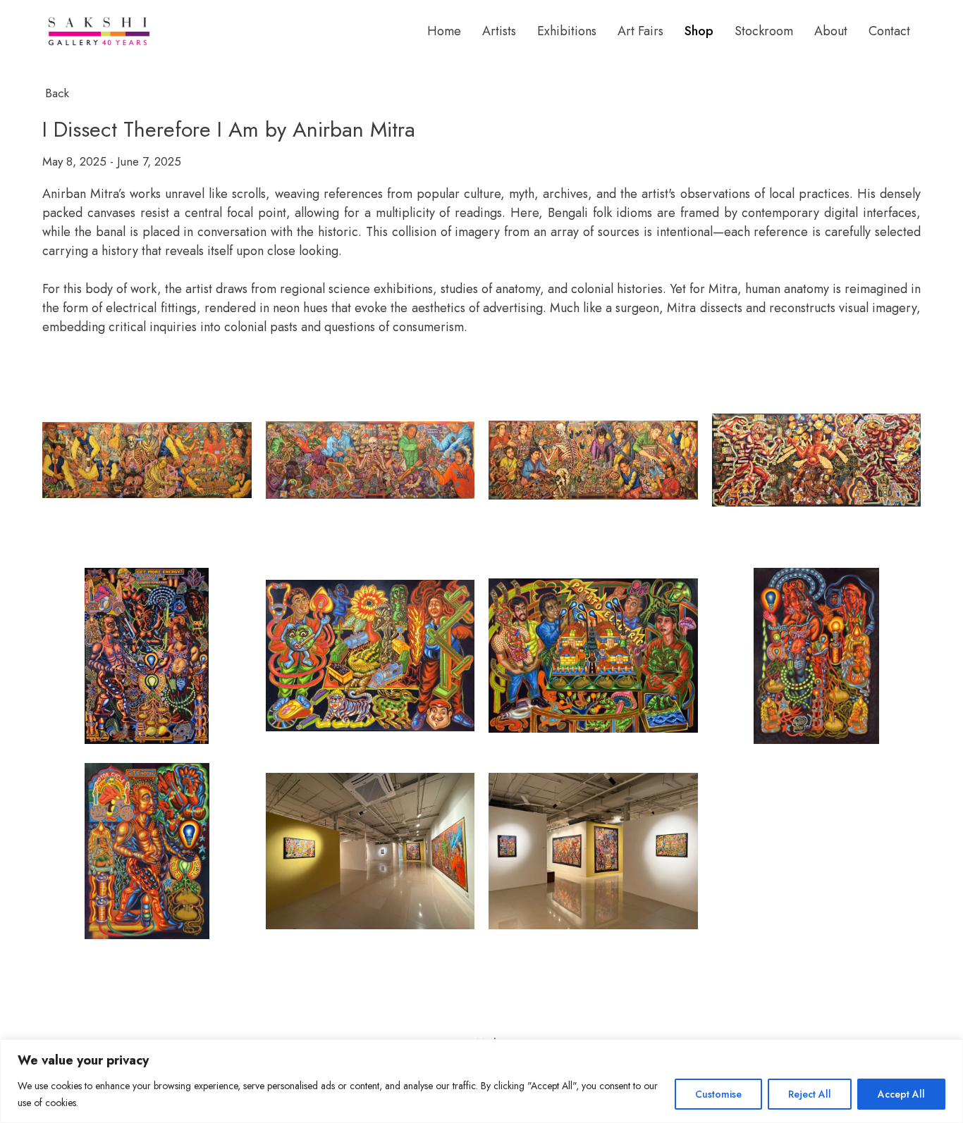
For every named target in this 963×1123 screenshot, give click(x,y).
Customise (718, 1094)
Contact (889, 31)
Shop (699, 31)
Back (57, 93)
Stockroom (764, 31)
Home (444, 31)
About (830, 31)
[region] (481, 1081)
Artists (499, 31)
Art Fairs (640, 31)
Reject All (809, 1094)
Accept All (901, 1094)
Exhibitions (566, 31)
